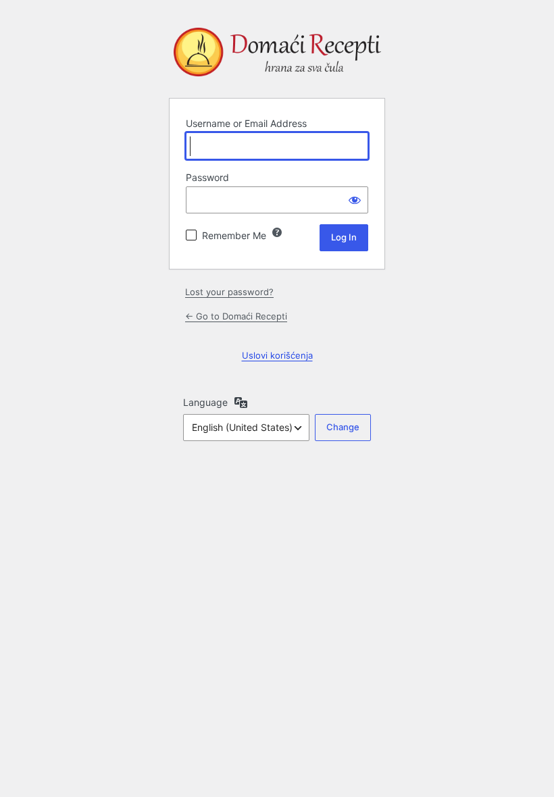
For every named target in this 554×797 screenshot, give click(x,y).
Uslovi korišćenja (277, 355)
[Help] (277, 232)
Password (207, 177)
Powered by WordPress (277, 55)
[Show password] (354, 199)
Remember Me (234, 235)
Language (205, 402)
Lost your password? (229, 291)
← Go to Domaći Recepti (236, 316)
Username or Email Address (246, 123)
